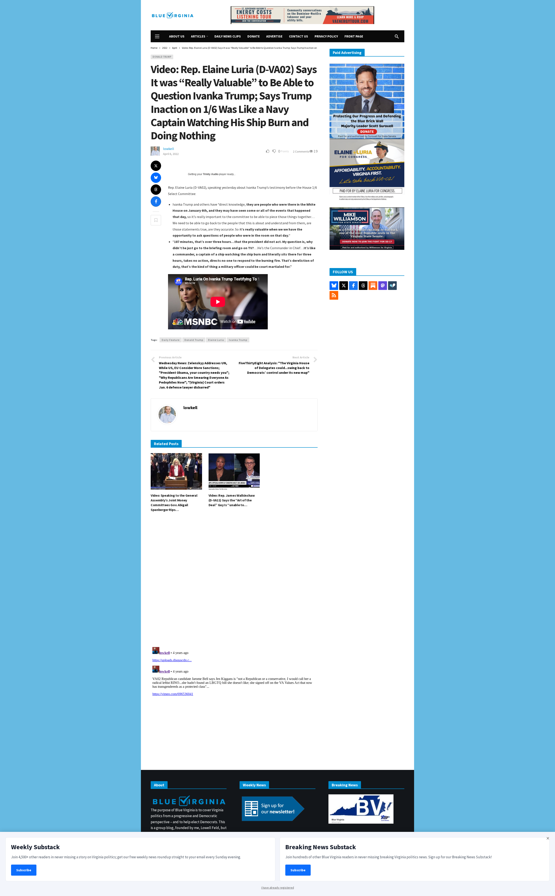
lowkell (168, 148)
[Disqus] (234, 581)
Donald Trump (162, 56)
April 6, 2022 (171, 154)
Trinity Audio (210, 174)
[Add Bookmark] (156, 220)
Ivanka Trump (238, 339)
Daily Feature (171, 339)
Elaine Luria (216, 339)
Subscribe (23, 870)
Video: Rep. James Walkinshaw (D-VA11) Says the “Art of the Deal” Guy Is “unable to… (232, 500)
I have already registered (277, 887)
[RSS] (334, 295)
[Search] (396, 36)
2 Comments (301, 151)
